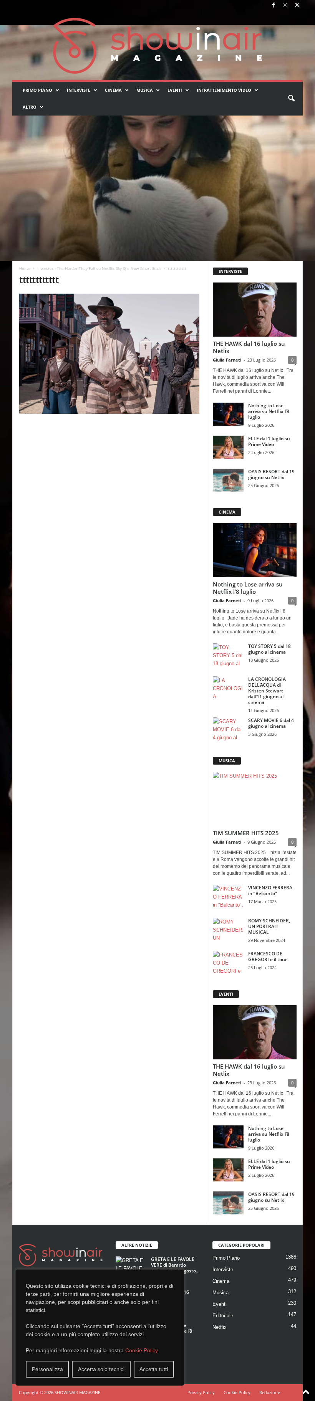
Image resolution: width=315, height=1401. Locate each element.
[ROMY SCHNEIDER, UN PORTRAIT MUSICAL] (228, 929)
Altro (29, 107)
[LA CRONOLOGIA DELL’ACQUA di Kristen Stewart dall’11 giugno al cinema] (228, 687)
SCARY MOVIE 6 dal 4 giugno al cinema (271, 723)
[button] (291, 98)
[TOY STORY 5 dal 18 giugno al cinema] (228, 654)
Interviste (78, 90)
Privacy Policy (201, 1392)
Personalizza (47, 1369)
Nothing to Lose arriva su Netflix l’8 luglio (268, 411)
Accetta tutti (153, 1369)
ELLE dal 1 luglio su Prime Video (269, 441)
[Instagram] (285, 5)
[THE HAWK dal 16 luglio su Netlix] (255, 310)
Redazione (269, 1392)
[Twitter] (297, 5)
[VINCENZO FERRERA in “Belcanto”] (228, 896)
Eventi (174, 90)
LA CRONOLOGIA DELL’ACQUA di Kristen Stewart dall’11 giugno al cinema (267, 690)
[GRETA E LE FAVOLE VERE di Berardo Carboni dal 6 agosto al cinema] (131, 1267)
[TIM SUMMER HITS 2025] (255, 799)
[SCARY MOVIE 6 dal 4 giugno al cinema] (228, 728)
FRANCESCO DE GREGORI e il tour (267, 956)
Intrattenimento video (224, 90)
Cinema (113, 90)
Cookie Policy (141, 1350)
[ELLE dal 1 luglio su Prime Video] (228, 447)
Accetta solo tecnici (101, 1369)
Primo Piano (37, 90)
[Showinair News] (157, 45)
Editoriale (222, 1315)
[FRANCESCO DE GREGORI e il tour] (228, 962)
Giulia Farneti (227, 360)
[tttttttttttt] (109, 354)
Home (24, 268)
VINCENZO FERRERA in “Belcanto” (270, 890)
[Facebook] (273, 5)
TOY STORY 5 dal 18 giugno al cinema (269, 649)
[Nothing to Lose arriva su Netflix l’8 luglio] (228, 414)
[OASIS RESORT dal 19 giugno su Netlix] (228, 480)
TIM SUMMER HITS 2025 (246, 833)
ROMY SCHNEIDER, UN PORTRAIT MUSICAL (269, 926)
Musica (144, 90)
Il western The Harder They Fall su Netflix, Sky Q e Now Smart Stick (99, 268)
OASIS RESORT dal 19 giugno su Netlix (271, 474)
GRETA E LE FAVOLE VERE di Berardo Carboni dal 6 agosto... (175, 1265)
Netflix (219, 1327)
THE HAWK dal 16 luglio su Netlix (249, 347)
